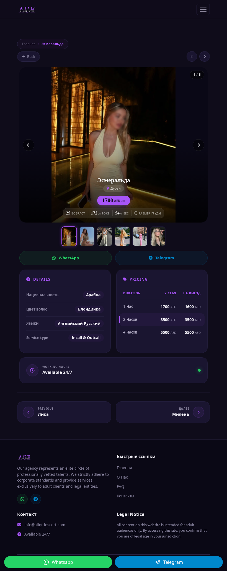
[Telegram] (35, 499)
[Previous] (28, 145)
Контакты (125, 495)
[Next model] (204, 56)
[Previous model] (192, 56)
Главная (28, 44)
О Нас (122, 477)
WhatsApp (69, 257)
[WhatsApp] (22, 499)
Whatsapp (62, 562)
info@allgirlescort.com (44, 524)
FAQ (120, 486)
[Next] (198, 145)
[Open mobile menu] (203, 9)
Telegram (164, 257)
